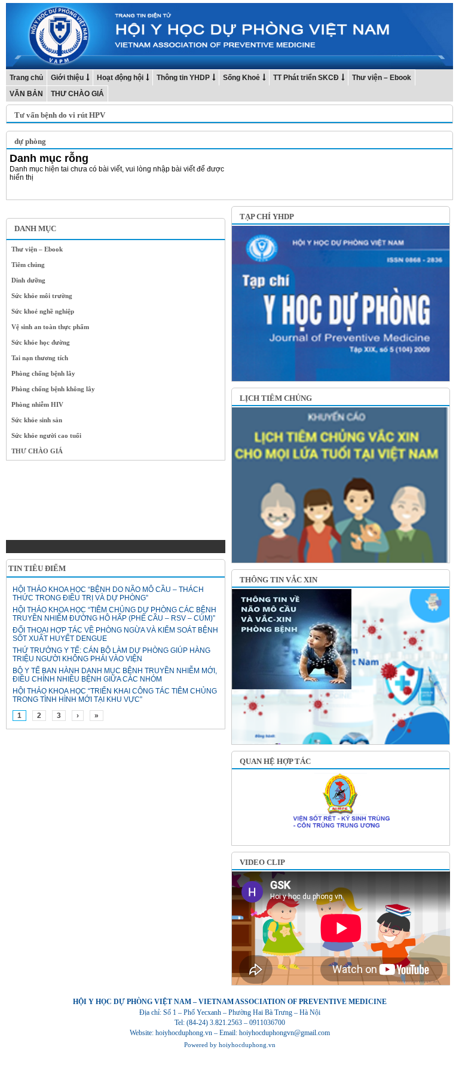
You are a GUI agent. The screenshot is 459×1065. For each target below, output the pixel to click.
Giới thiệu (67, 77)
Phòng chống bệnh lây (43, 373)
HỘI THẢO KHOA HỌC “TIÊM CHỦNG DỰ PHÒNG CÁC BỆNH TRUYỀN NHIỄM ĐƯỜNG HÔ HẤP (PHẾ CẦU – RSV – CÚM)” (114, 614)
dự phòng (30, 141)
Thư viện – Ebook (381, 77)
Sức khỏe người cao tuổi (46, 435)
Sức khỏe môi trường (41, 295)
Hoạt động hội (120, 77)
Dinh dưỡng (28, 280)
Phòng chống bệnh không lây (53, 388)
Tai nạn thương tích (39, 357)
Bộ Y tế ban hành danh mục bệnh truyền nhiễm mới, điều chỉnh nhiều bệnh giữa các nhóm (115, 675)
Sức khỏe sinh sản (36, 419)
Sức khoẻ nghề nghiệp (42, 311)
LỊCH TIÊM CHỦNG (276, 398)
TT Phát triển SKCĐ (306, 77)
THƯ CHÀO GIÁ (77, 94)
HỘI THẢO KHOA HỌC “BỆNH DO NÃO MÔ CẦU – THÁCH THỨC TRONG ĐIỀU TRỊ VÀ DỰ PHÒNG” (108, 593)
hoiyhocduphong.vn (247, 1044)
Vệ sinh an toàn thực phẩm (50, 326)
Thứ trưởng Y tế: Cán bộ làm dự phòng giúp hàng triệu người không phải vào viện (111, 654)
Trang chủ (26, 77)
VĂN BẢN (26, 94)
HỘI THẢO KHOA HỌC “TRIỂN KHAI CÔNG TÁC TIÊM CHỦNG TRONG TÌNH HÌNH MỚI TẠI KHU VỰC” (115, 695)
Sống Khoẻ (241, 77)
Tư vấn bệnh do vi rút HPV (59, 115)
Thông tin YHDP (183, 77)
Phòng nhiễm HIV (37, 404)
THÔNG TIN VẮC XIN (278, 579)
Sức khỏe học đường (40, 342)
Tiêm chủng (28, 264)
